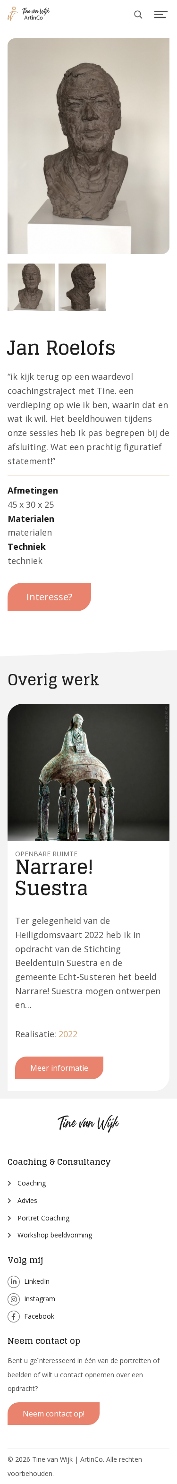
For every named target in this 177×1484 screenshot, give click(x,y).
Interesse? (49, 596)
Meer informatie (59, 1068)
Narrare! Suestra (54, 877)
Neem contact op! (53, 1413)
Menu (161, 15)
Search (138, 15)
